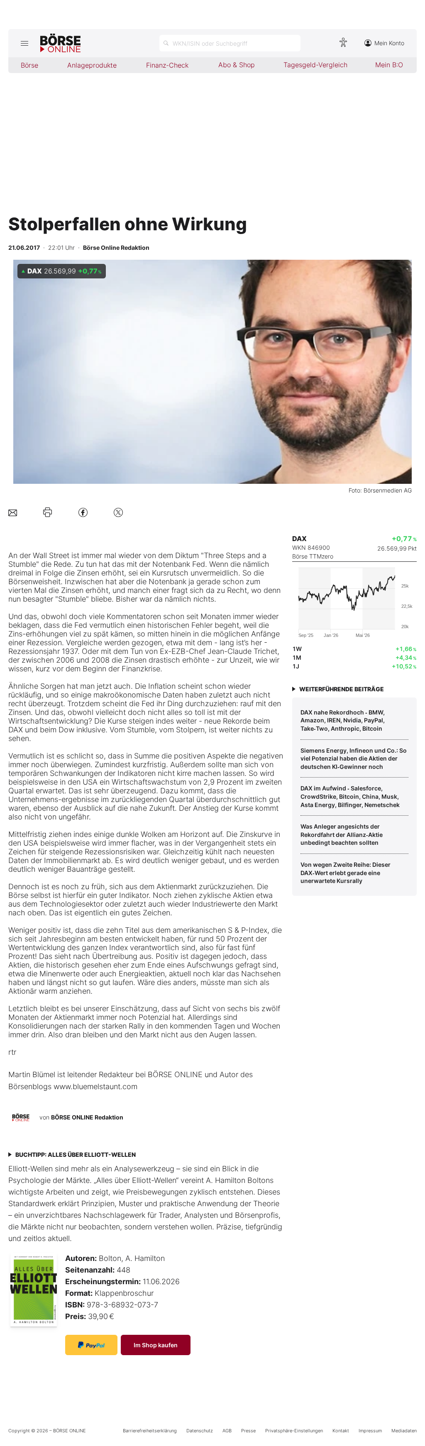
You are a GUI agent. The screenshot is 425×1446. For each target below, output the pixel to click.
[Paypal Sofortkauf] (91, 1345)
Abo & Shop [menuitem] (236, 65)
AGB (227, 1431)
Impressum (370, 1431)
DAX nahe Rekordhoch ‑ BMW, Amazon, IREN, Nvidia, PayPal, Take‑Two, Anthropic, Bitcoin (342, 720)
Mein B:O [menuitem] (389, 65)
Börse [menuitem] (29, 65)
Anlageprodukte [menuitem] (92, 65)
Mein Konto (389, 42)
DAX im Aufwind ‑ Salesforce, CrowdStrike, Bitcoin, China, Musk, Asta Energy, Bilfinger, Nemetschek (350, 796)
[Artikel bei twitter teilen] (118, 512)
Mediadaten (404, 1431)
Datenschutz (199, 1431)
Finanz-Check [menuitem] (167, 65)
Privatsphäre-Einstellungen (294, 1431)
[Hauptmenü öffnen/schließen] (24, 43)
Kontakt (340, 1431)
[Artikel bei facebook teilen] (83, 512)
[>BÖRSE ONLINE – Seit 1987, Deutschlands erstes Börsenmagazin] (60, 43)
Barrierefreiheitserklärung (150, 1431)
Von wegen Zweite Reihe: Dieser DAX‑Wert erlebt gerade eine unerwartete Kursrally (345, 872)
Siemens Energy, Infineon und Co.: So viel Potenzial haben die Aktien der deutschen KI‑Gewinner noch (353, 758)
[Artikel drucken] (47, 512)
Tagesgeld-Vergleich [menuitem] (315, 65)
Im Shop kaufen (156, 1344)
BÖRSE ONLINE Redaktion (87, 1117)
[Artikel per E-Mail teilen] (12, 512)
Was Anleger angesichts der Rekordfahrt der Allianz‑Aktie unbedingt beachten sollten (341, 834)
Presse (248, 1431)
